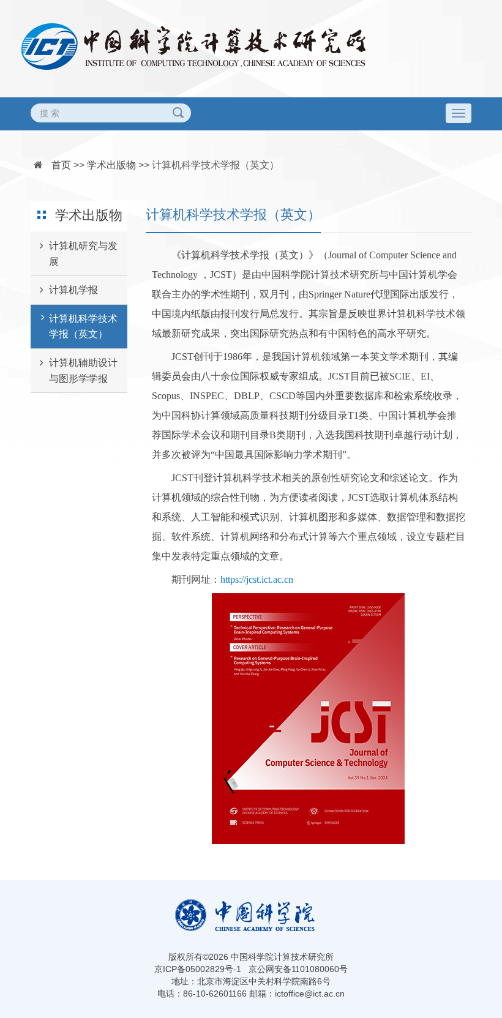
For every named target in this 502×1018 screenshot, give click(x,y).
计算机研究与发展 (83, 254)
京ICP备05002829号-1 (197, 969)
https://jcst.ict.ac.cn (256, 579)
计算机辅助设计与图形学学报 (83, 370)
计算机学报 (73, 290)
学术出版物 (111, 165)
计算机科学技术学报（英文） (215, 165)
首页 (61, 165)
